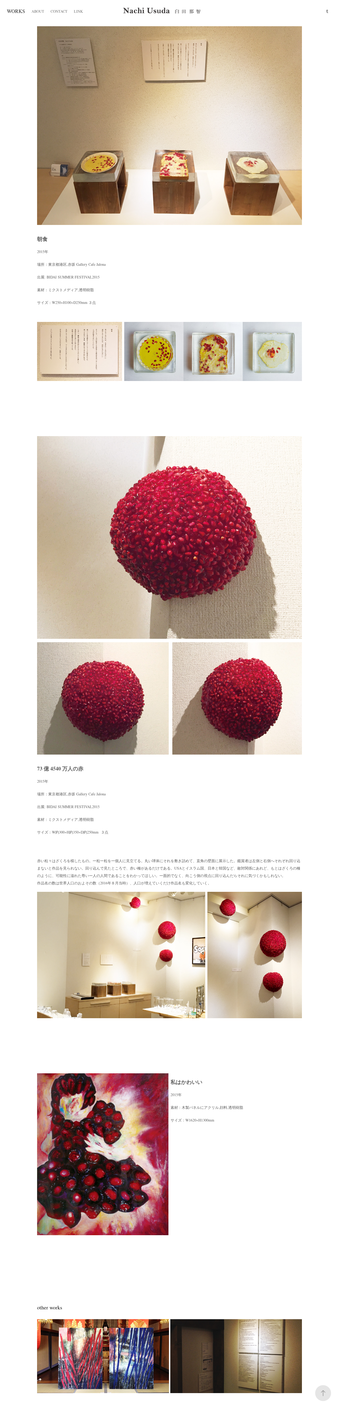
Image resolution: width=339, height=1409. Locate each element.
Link (78, 11)
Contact (59, 11)
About (38, 11)
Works (16, 11)
